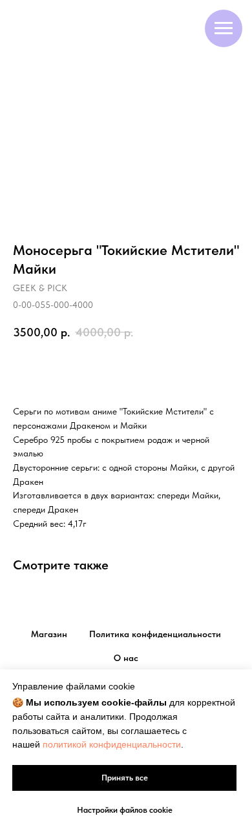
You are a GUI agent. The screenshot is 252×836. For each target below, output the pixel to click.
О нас (126, 658)
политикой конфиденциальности (112, 744)
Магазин (49, 634)
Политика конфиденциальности (155, 634)
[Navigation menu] (224, 28)
